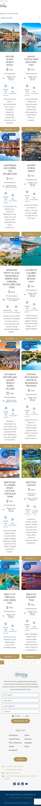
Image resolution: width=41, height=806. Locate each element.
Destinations (13, 735)
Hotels (27, 735)
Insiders (11, 746)
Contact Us (20, 759)
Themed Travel (14, 739)
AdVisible (33, 803)
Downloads (13, 750)
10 (33, 662)
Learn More (8, 129)
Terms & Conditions (15, 797)
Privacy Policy (27, 797)
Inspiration (28, 743)
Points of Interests (15, 743)
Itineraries (28, 739)
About (27, 746)
